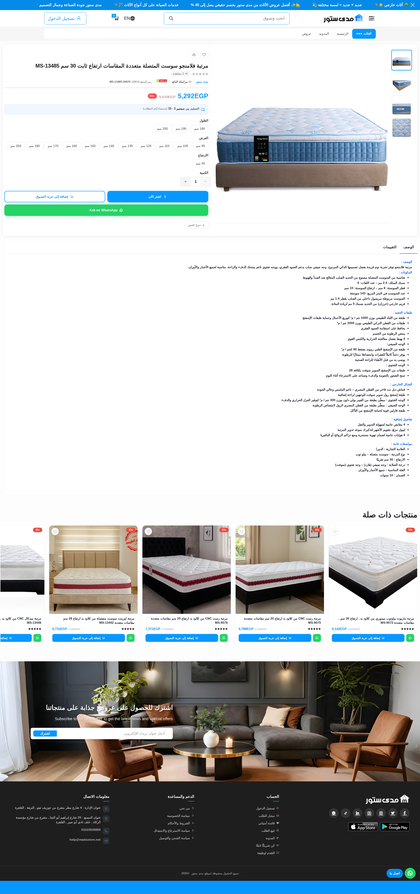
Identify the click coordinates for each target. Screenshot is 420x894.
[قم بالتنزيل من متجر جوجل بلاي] (395, 826)
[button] (371, 18)
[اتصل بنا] (410, 873)
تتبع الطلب (268, 830)
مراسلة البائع (180, 81)
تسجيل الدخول (61, 18)
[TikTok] (345, 813)
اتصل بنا (395, 873)
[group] (313, 137)
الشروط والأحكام (179, 823)
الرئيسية (342, 33)
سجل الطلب (267, 815)
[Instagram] (381, 813)
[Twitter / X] (393, 813)
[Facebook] (405, 813)
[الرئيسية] (342, 18)
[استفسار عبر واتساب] (410, 638)
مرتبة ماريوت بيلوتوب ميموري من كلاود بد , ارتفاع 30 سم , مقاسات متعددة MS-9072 (376, 620)
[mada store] (349, 799)
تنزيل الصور (194, 225)
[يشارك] (194, 55)
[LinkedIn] (357, 813)
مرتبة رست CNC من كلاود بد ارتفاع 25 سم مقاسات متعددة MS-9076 (189, 620)
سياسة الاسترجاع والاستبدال (172, 830)
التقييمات (389, 247)
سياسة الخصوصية (178, 815)
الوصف (408, 247)
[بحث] (171, 18)
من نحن (185, 808)
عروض (306, 33)
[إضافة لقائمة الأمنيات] (204, 55)
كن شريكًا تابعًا (265, 845)
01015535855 (91, 829)
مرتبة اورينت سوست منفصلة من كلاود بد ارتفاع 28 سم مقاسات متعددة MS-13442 (99, 620)
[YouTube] (369, 813)
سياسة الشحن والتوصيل (174, 838)
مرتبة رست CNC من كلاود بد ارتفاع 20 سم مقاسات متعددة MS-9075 (282, 620)
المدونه (324, 33)
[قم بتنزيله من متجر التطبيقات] (363, 826)
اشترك (45, 733)
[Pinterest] (334, 813)
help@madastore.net (85, 839)
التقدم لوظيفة (266, 853)
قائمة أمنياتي (266, 823)
